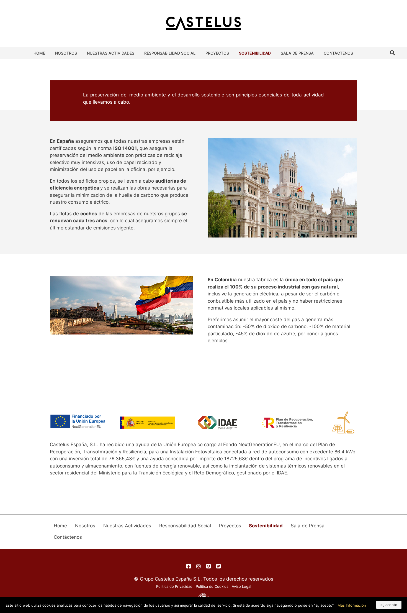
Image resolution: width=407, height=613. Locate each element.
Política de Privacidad (174, 586)
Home (39, 53)
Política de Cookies (212, 586)
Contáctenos (338, 53)
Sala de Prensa (297, 53)
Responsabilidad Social (169, 53)
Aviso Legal (241, 586)
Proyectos (217, 53)
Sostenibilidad (255, 53)
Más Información (352, 605)
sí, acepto (388, 604)
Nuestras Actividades (110, 53)
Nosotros (66, 53)
